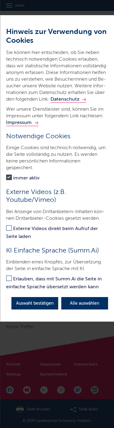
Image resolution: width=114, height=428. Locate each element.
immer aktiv (26, 178)
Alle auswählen (84, 303)
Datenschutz (64, 99)
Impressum (19, 122)
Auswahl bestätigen (35, 303)
